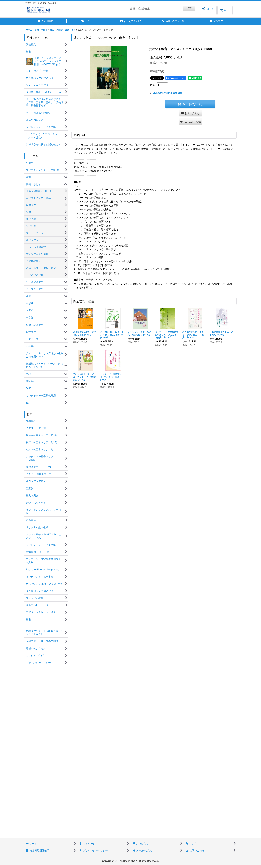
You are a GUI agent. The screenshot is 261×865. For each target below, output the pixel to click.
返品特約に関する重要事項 (168, 92)
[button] (190, 121)
